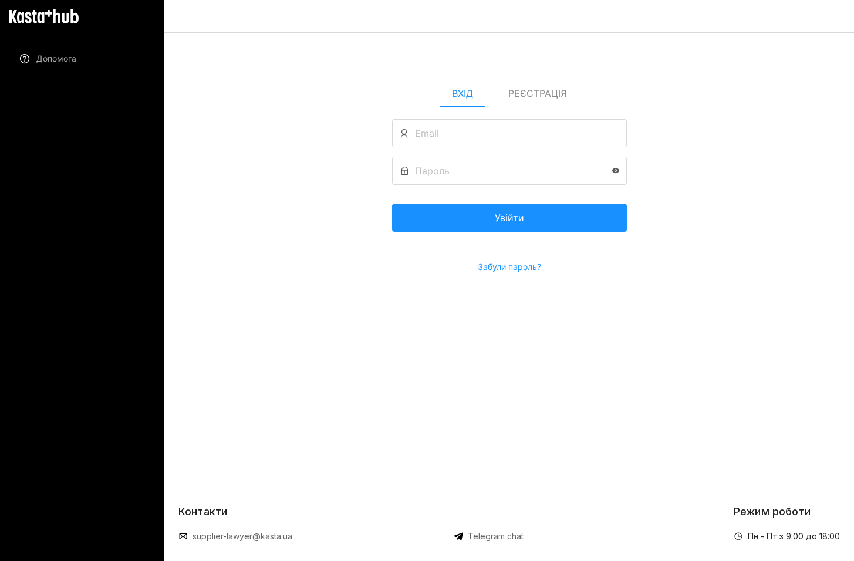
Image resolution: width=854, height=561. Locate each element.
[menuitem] (82, 58)
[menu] (82, 59)
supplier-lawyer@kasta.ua (242, 536)
